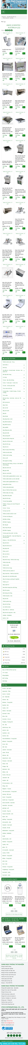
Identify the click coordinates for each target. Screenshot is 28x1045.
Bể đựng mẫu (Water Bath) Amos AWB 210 (7, 162)
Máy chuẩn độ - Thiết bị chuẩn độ (10, 573)
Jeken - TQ (4, 847)
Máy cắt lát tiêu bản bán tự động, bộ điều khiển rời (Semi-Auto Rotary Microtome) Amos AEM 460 (7, 252)
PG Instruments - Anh (7, 783)
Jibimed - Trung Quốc (7, 741)
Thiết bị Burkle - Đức (7, 595)
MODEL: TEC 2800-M (7, 350)
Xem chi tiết (9, 45)
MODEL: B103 (18, 76)
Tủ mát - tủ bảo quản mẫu (9, 385)
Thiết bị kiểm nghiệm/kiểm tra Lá (10, 481)
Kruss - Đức (5, 744)
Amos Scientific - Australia (8, 802)
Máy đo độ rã (6, 542)
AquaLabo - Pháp (6, 691)
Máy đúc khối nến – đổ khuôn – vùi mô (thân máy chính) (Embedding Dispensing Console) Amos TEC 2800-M (7, 345)
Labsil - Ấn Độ (5, 752)
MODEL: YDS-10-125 (6, 901)
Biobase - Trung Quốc (7, 702)
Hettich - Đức (5, 730)
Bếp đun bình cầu (7, 467)
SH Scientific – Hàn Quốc (8, 850)
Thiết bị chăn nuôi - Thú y (9, 362)
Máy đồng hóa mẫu (7, 430)
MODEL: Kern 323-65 (20, 942)
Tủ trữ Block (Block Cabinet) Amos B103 (19, 74)
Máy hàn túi (5, 446)
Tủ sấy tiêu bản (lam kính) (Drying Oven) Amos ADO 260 (7, 102)
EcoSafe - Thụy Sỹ (6, 811)
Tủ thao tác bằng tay (7, 516)
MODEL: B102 (5, 76)
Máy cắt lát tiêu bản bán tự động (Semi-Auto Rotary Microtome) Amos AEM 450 (19, 252)
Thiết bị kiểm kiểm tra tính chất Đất (11, 478)
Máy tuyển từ (6, 584)
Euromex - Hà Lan (6, 719)
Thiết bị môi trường (7, 455)
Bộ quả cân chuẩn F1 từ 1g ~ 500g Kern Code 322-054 (7, 939)
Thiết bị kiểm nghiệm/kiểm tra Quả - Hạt (12, 476)
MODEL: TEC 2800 (19, 350)
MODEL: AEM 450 (19, 257)
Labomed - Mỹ (5, 777)
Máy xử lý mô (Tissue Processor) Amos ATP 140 (7, 223)
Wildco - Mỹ (5, 772)
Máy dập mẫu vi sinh (7, 419)
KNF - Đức (4, 747)
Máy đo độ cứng (6, 498)
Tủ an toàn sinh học (7, 388)
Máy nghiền (5, 427)
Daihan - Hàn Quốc (6, 710)
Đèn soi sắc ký (6, 554)
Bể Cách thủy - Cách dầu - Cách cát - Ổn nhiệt (12, 398)
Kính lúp (5, 367)
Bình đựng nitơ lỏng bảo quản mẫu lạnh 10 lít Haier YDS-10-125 (20, 898)
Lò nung (5, 377)
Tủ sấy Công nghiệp (7, 501)
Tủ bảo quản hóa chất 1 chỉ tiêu (10, 533)
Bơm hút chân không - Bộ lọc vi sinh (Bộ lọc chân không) (13, 464)
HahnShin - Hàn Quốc (7, 805)
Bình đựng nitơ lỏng (7, 593)
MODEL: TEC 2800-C (19, 319)
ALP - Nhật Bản (5, 696)
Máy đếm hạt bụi (7, 424)
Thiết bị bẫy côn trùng (8, 492)
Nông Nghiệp (5, 675)
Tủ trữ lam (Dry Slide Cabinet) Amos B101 (20, 48)
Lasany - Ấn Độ (5, 852)
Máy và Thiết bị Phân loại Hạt (10, 490)
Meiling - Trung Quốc (7, 819)
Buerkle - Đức (5, 705)
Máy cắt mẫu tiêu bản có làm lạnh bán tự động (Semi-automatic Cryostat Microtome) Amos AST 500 (7, 190)
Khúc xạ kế (5, 458)
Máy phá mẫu (6, 433)
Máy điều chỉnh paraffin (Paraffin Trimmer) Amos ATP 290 (19, 284)
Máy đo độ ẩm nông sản (8, 438)
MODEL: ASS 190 (19, 105)
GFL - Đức (4, 724)
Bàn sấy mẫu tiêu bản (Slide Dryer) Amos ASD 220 (20, 130)
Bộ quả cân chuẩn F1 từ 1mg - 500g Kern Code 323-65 (20, 939)
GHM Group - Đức (6, 727)
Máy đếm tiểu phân (7, 495)
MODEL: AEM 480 (19, 226)
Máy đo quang (6, 590)
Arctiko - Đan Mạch (6, 688)
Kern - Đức (4, 864)
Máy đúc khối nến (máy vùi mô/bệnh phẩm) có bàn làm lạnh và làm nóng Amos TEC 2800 (19, 345)
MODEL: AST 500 (6, 195)
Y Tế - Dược (5, 672)
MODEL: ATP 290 (19, 288)
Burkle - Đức (5, 618)
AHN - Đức (4, 861)
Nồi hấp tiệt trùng (7, 374)
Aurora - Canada (6, 694)
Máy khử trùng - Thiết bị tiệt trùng (11, 559)
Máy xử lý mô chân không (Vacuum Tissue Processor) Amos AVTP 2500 (20, 191)
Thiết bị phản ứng (7, 601)
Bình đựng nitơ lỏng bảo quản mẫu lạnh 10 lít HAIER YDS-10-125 (7, 898)
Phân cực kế (5, 551)
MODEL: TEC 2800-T (6, 319)
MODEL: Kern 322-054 (7, 942)
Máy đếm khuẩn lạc (7, 421)
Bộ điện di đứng (6, 519)
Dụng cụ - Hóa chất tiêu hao (9, 540)
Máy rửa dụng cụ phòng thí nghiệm (11, 579)
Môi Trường (5, 678)
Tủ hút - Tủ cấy (6, 508)
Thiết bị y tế (5, 582)
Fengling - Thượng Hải (7, 721)
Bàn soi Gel (5, 407)
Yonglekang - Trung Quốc (8, 869)
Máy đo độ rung (6, 444)
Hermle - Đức (5, 735)
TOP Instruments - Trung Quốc (9, 791)
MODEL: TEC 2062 (6, 133)
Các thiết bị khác (7, 607)
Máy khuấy (5, 416)
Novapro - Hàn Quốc (7, 760)
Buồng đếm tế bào (7, 484)
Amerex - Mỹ (5, 699)
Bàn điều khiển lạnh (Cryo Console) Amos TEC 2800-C (20, 316)
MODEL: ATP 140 (6, 226)
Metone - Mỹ (5, 755)
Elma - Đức (4, 716)
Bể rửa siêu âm (6, 402)
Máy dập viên (6, 548)
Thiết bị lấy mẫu (6, 562)
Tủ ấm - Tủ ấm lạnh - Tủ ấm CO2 (10, 382)
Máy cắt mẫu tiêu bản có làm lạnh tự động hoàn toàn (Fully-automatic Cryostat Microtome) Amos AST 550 (20, 159)
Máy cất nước (6, 410)
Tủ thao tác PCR (6, 510)
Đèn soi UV (5, 556)
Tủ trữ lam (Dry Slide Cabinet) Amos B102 (7, 74)
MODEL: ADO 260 (6, 105)
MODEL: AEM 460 (6, 257)
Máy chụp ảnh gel (7, 527)
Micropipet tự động (7, 460)
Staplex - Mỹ (5, 780)
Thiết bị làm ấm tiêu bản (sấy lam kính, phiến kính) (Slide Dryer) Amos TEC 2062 (7, 129)
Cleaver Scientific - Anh (7, 813)
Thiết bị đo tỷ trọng (7, 568)
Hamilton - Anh (6, 733)
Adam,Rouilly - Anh (6, 839)
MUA (11, 53)
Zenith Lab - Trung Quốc (8, 800)
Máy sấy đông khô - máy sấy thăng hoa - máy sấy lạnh (12, 536)
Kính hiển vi (5, 364)
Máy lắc (4, 413)
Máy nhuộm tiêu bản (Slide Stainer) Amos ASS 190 (20, 102)
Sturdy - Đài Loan (6, 774)
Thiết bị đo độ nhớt (7, 452)
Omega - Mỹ (5, 766)
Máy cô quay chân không (8, 449)
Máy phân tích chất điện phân (10, 576)
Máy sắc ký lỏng (6, 604)
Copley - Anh (5, 708)
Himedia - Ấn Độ (6, 827)
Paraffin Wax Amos (6, 49)
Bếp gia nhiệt (6, 470)
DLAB (3, 836)
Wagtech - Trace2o (6, 788)
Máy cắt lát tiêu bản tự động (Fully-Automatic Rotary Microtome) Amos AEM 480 (19, 221)
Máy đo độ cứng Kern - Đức (9, 612)
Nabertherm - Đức (6, 758)
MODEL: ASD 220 (19, 133)
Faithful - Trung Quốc (7, 841)
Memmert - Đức (6, 769)
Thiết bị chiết (6, 565)
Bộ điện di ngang (7, 530)
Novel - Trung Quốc (6, 797)
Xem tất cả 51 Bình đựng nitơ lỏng (14, 914)
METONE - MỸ (5, 808)
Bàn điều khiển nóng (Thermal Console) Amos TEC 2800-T (7, 316)
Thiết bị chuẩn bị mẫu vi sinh (9, 513)
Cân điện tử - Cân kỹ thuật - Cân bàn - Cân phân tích (12, 371)
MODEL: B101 (18, 51)
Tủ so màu (5, 395)
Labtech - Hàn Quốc (7, 749)
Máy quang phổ (6, 435)
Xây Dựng (4, 681)
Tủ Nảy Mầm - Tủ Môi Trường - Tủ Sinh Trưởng (12, 392)
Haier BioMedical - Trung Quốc (9, 738)
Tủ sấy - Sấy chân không (8, 380)
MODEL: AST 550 (19, 164)
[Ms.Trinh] (14, 630)
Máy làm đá (5, 598)
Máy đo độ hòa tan (7, 545)
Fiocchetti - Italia (6, 872)
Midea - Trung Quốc (7, 858)
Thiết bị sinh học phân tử (9, 570)
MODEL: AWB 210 (6, 164)
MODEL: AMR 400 (6, 288)
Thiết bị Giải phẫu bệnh (8, 487)
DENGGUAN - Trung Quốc (8, 830)
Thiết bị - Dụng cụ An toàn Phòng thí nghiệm (11, 504)
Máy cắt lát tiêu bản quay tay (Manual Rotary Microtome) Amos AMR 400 (7, 284)
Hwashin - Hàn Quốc (7, 825)
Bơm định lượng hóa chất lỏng (10, 587)
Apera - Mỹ (4, 816)
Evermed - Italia (6, 713)
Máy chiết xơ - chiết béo (8, 609)
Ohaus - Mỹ (5, 763)
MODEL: (4, 51)
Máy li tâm (5, 405)
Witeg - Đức (5, 786)
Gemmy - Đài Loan (6, 794)
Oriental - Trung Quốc (7, 866)
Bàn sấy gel (5, 524)
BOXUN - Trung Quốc (7, 855)
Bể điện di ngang (7, 522)
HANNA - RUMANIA (7, 615)
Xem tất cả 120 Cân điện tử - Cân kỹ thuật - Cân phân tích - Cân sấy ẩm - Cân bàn (14, 957)
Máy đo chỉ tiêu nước (8, 441)
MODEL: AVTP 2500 (19, 195)
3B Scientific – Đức (6, 822)
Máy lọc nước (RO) (7, 473)
